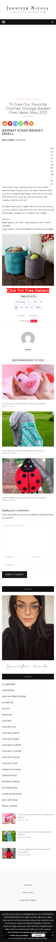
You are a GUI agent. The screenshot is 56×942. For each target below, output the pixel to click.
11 (40, 302)
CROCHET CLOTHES (11, 751)
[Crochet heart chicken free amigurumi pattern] (28, 382)
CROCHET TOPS (9, 763)
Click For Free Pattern (28, 290)
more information (22, 935)
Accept (38, 935)
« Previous (20, 302)
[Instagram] (26, 123)
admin (21, 316)
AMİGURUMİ (8, 690)
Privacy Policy (28, 892)
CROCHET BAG (9, 727)
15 (32, 307)
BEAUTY (6, 708)
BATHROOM (7, 702)
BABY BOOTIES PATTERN (14, 696)
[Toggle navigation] (3, 22)
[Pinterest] (10, 123)
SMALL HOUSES (9, 806)
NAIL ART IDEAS (9, 800)
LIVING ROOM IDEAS (12, 794)
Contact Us (28, 885)
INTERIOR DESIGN (10, 781)
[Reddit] (4, 123)
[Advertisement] (28, 65)
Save (35, 321)
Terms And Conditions (28, 900)
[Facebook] (15, 123)
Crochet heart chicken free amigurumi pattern (24, 403)
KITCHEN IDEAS (9, 787)
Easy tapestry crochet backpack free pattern (23, 450)
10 (36, 302)
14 (27, 307)
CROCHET (20, 99)
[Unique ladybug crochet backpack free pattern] (28, 476)
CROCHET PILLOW (11, 757)
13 (22, 307)
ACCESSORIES (8, 684)
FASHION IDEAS (9, 775)
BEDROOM (7, 715)
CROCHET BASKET (32, 99)
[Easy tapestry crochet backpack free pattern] (28, 429)
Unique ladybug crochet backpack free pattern (24, 497)
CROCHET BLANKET (11, 745)
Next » (39, 307)
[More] (31, 123)
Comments (33, 316)
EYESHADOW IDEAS (11, 769)
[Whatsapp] (20, 123)
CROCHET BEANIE (10, 739)
